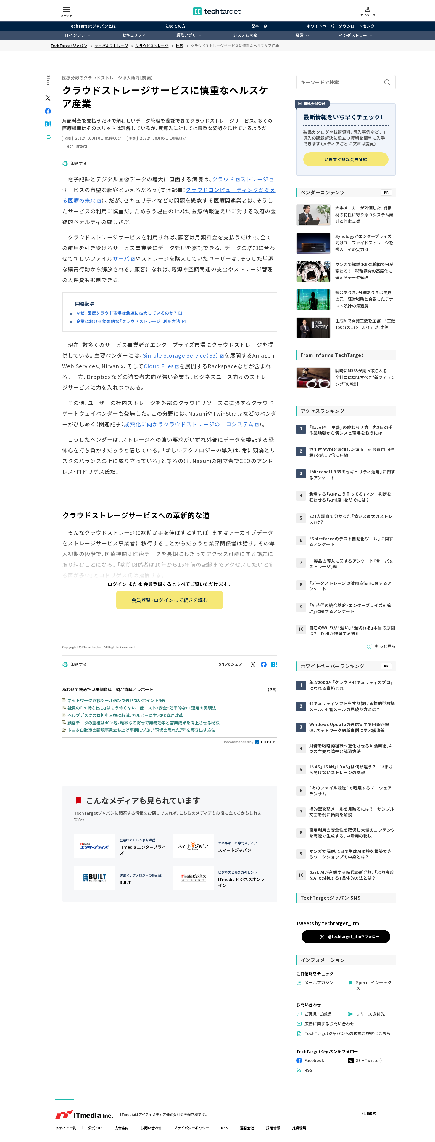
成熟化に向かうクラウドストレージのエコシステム (189, 424)
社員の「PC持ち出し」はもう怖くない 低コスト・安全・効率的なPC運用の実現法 (141, 708)
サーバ (121, 258)
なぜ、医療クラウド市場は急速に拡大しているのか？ (126, 313)
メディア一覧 (65, 1127)
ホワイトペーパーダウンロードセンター (342, 26)
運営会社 (247, 1127)
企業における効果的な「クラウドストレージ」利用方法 (128, 321)
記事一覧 (259, 26)
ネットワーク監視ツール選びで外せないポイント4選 (116, 700)
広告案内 (122, 1127)
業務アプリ (186, 35)
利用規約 (369, 1113)
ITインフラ (75, 35)
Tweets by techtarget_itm (327, 923)
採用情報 (273, 1127)
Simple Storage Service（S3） (181, 355)
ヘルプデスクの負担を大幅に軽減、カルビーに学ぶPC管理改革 (125, 715)
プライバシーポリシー (191, 1127)
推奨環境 (299, 1127)
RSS (224, 1127)
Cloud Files (159, 366)
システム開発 (245, 35)
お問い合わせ (151, 1127)
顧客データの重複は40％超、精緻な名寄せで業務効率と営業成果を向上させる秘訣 (143, 722)
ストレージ (254, 179)
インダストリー (353, 35)
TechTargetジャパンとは (92, 26)
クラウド (223, 179)
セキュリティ (134, 35)
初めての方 (176, 26)
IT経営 (297, 35)
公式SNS (95, 1127)
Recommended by (239, 741)
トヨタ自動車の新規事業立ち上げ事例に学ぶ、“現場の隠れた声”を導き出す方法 (141, 730)
